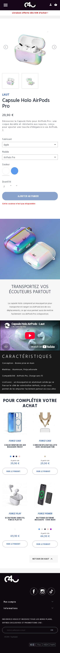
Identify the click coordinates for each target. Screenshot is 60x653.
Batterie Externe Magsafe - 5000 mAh (45, 519)
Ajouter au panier (28, 196)
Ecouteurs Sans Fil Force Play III (15, 519)
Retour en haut (42, 559)
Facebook (33, 591)
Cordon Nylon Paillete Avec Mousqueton (45, 446)
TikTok (51, 591)
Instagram (42, 591)
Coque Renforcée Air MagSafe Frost (15, 446)
